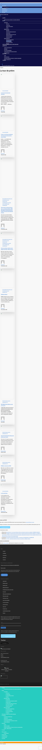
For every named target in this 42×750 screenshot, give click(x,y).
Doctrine (4, 198)
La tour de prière (5, 90)
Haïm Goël (3, 110)
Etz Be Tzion (8, 198)
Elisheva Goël (3, 479)
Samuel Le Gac (3, 511)
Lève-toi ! (7, 202)
